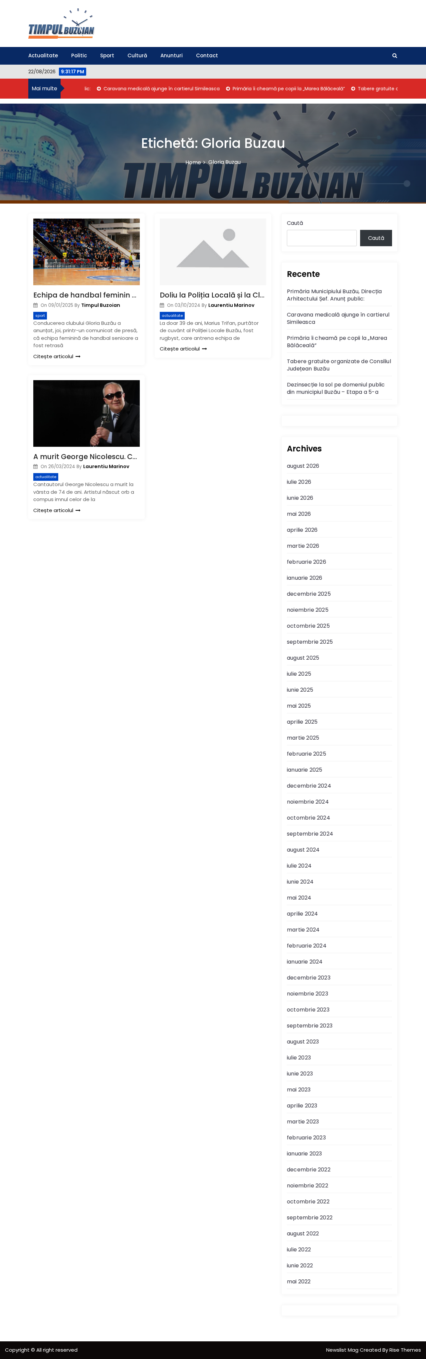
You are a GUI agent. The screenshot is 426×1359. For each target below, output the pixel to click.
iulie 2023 (299, 1057)
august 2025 (303, 658)
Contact (207, 55)
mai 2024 (299, 898)
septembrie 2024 (310, 834)
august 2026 (303, 466)
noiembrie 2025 (307, 610)
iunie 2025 (300, 690)
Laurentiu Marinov (231, 305)
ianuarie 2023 (304, 1153)
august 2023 (303, 1041)
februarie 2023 (306, 1137)
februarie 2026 (306, 562)
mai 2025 (299, 706)
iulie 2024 (299, 866)
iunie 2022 (300, 1265)
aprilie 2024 (302, 914)
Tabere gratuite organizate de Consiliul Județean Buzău (339, 364)
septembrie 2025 (310, 642)
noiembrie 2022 (307, 1185)
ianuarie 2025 (304, 770)
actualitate (172, 315)
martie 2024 (303, 930)
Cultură (137, 55)
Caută (295, 223)
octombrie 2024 (308, 818)
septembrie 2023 (309, 1025)
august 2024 (303, 850)
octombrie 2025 (308, 626)
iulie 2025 (299, 674)
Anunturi (171, 55)
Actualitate (43, 55)
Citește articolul (53, 356)
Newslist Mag (343, 1349)
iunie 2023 (300, 1073)
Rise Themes (405, 1349)
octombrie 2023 (308, 1010)
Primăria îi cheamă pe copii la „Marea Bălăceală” (268, 88)
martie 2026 (303, 546)
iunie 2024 (300, 882)
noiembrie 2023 (307, 994)
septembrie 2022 (309, 1217)
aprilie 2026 (302, 530)
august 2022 (303, 1233)
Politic (79, 55)
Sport (107, 55)
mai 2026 (299, 514)
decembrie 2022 (308, 1169)
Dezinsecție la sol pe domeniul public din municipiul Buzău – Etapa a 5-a (336, 388)
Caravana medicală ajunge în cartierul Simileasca (141, 88)
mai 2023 (299, 1089)
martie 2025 (303, 738)
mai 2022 (299, 1281)
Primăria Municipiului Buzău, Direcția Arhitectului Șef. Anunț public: (334, 295)
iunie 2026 (300, 498)
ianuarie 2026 (304, 578)
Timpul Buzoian (100, 305)
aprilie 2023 (302, 1105)
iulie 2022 (299, 1249)
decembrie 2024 (309, 786)
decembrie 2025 (309, 594)
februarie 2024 (306, 946)
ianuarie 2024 (305, 962)
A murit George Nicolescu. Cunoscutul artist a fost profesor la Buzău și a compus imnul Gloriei (86, 456)
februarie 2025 (306, 754)
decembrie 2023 (308, 978)
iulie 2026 (299, 482)
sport (40, 315)
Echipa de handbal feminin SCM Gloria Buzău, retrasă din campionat (86, 295)
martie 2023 (303, 1121)
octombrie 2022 (308, 1201)
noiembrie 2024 (308, 802)
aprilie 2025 (302, 722)
